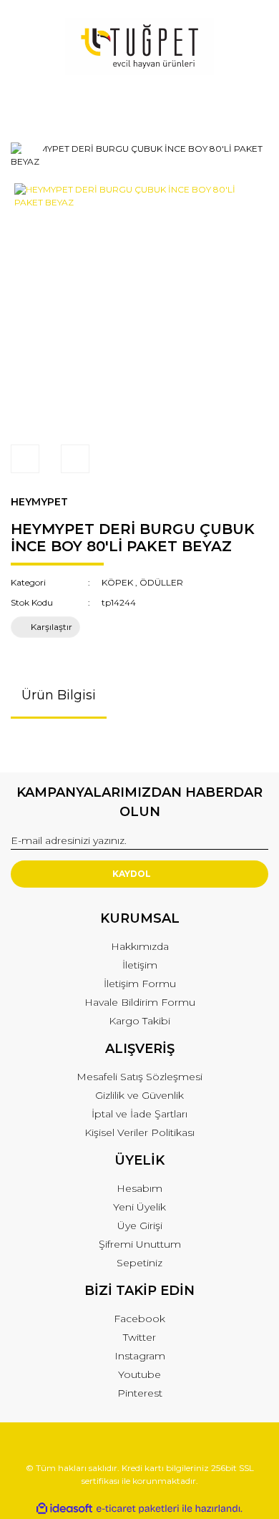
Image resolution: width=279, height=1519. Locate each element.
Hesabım (139, 1188)
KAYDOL (131, 873)
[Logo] (139, 46)
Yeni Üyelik (139, 1206)
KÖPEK (117, 582)
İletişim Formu (140, 983)
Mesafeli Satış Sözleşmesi (139, 1076)
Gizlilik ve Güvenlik (139, 1095)
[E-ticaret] (138, 1509)
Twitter (139, 1337)
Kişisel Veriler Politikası (139, 1132)
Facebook (139, 1318)
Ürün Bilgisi (58, 695)
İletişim (139, 965)
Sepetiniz (139, 1262)
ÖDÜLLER (161, 582)
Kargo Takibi (139, 1020)
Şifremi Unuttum (140, 1244)
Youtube (139, 1374)
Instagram (139, 1355)
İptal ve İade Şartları (139, 1113)
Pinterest (139, 1393)
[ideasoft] (64, 1508)
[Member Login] (139, 103)
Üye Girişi (139, 1225)
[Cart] (251, 103)
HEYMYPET (39, 501)
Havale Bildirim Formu (139, 1002)
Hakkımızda (140, 946)
